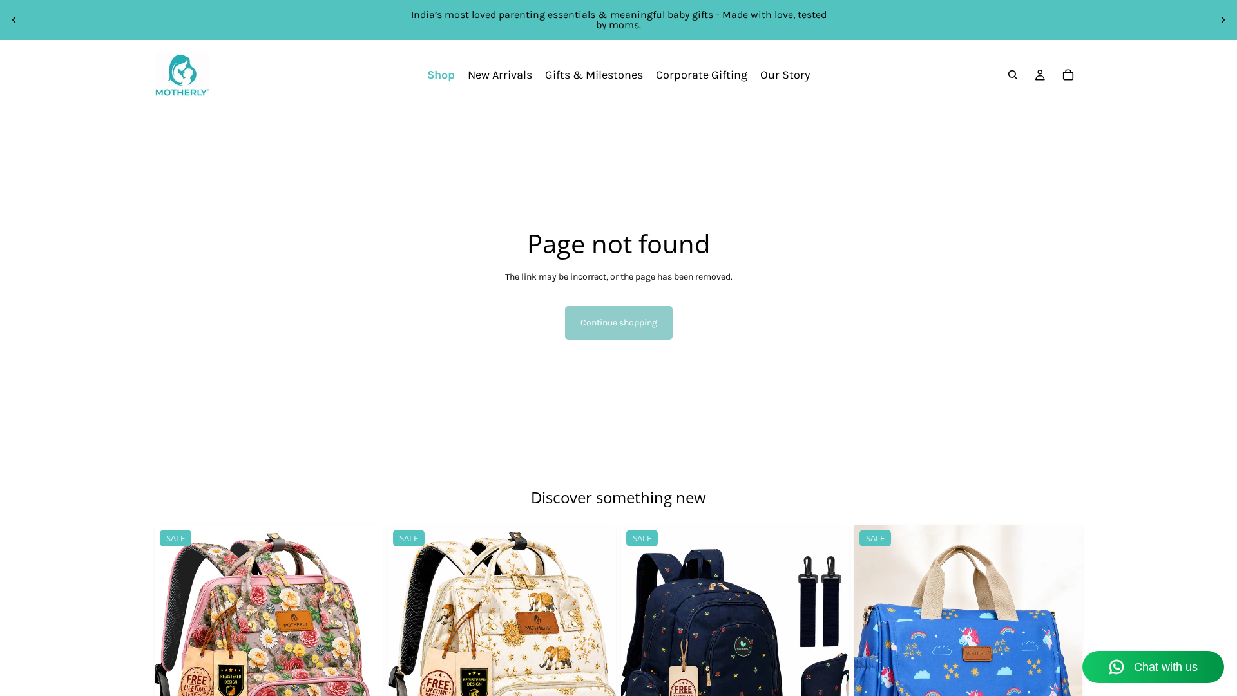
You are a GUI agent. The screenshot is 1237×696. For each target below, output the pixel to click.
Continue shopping (618, 322)
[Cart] (1068, 75)
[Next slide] (1223, 20)
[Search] (1013, 75)
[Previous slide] (14, 20)
